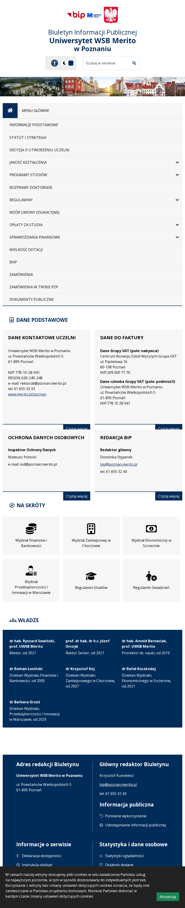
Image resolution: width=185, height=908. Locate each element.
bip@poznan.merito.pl (118, 464)
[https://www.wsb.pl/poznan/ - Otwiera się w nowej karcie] (94, 15)
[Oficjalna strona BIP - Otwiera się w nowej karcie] (76, 15)
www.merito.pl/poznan (27, 394)
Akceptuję (169, 897)
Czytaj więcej (78, 429)
